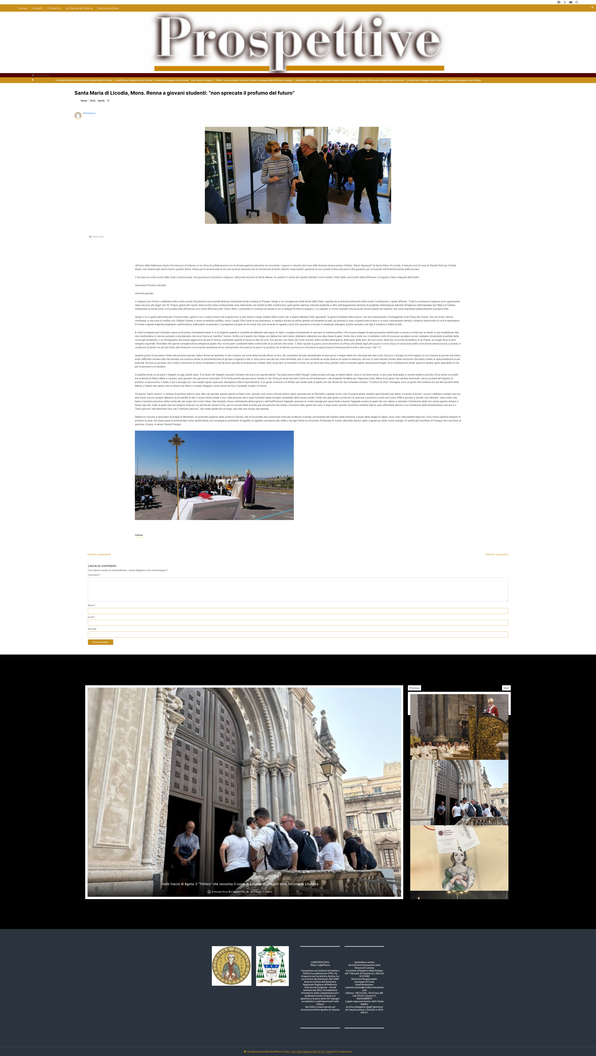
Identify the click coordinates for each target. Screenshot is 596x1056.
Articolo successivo (497, 554)
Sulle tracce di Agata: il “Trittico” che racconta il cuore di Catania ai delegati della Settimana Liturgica (338, 80)
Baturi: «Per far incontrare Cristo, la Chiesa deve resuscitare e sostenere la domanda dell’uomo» (240, 884)
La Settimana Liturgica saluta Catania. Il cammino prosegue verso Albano (248, 80)
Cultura (139, 535)
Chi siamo (54, 8)
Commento (94, 575)
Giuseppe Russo (221, 892)
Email (91, 617)
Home (22, 8)
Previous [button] (414, 687)
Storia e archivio (108, 8)
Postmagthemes (343, 1051)
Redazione (90, 113)
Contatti (37, 8)
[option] (154, 80)
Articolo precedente (99, 554)
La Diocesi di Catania (79, 8)
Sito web (92, 629)
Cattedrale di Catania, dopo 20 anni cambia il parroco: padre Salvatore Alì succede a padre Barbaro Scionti (154, 80)
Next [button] (506, 687)
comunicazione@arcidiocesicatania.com (364, 988)
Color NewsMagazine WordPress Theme (311, 1051)
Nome (91, 605)
